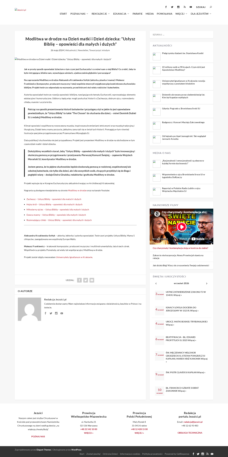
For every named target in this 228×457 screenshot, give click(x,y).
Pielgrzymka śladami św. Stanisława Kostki (182, 53)
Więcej (179, 13)
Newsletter (83, 50)
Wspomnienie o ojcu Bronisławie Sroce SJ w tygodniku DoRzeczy (183, 176)
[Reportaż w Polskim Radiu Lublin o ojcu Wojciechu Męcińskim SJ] (157, 191)
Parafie (138, 13)
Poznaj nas (77, 13)
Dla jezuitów (199, 13)
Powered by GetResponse (177, 453)
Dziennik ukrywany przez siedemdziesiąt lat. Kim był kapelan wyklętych (183, 96)
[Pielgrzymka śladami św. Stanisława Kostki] (157, 56)
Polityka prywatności (152, 453)
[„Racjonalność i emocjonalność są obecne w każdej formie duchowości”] (157, 164)
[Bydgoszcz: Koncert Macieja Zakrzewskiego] (157, 125)
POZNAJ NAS (38, 436)
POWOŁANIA (164, 13)
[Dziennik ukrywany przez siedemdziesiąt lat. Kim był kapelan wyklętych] (157, 98)
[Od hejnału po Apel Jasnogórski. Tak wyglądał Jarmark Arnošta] (157, 139)
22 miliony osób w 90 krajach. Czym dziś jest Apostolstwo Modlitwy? (183, 68)
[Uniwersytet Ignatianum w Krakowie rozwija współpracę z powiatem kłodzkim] (157, 84)
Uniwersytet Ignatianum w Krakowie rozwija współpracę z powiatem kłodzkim (183, 82)
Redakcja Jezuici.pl (55, 299)
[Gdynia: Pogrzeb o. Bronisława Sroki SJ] (157, 112)
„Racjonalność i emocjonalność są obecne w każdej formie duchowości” (183, 162)
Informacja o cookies (130, 453)
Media (150, 13)
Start (63, 13)
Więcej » (177, 295)
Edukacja (119, 13)
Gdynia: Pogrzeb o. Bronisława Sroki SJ (181, 108)
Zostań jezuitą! (93, 453)
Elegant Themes (44, 449)
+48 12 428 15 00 (139, 429)
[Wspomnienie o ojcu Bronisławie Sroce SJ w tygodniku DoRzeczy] (157, 178)
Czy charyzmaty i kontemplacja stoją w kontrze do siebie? (180, 248)
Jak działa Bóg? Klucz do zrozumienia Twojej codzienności (181, 265)
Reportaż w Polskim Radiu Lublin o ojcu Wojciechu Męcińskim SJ (181, 189)
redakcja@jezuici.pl (193, 422)
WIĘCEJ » (88, 433)
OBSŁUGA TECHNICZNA (190, 432)
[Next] (207, 283)
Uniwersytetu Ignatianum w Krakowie (74, 257)
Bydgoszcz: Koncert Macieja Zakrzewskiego (183, 122)
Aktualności (71, 50)
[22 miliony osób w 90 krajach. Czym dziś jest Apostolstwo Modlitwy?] (157, 70)
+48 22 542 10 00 (88, 429)
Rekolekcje (99, 13)
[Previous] (156, 283)
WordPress (76, 449)
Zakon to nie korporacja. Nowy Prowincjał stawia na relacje (178, 256)
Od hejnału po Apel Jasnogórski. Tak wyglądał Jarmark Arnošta (184, 137)
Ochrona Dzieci (110, 453)
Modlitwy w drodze (77, 190)
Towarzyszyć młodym (99, 50)
